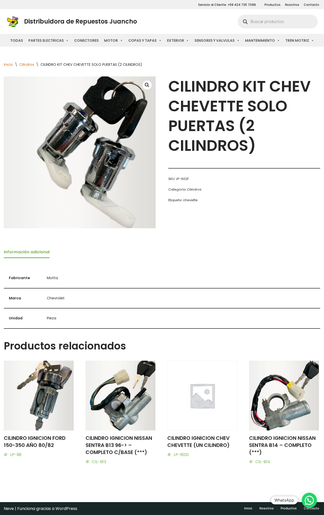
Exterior (175, 40)
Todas (16, 40)
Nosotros (292, 5)
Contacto (311, 5)
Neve (9, 508)
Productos (272, 5)
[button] (147, 85)
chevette (190, 200)
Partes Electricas (46, 40)
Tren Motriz (297, 40)
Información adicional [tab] (27, 252)
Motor (111, 40)
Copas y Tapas (142, 40)
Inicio (8, 64)
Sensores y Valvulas (214, 40)
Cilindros (26, 64)
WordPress (66, 508)
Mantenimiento (260, 40)
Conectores (86, 40)
